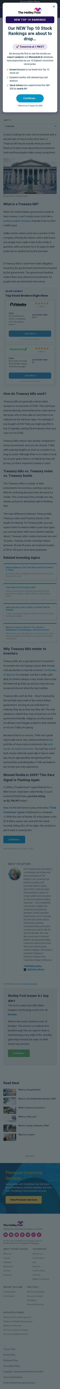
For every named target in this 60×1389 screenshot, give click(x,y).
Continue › (30, 98)
